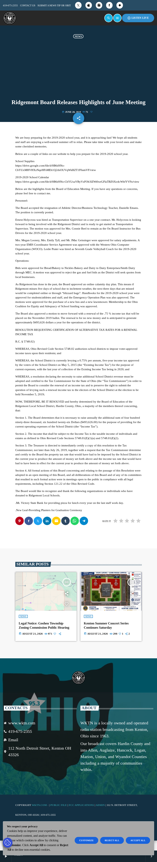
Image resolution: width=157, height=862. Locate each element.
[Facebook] (109, 5)
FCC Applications (81, 805)
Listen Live (138, 18)
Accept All (138, 840)
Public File (58, 805)
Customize (86, 840)
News (78, 36)
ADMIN (100, 805)
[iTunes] (88, 5)
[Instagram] (99, 5)
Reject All (112, 840)
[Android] (119, 5)
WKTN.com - (40, 805)
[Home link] (9, 18)
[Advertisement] (78, 70)
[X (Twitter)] (78, 5)
